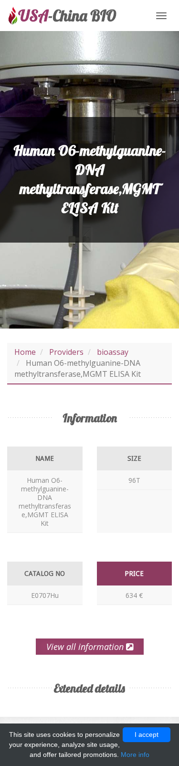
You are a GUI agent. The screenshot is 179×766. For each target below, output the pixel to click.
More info (135, 754)
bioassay (112, 352)
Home (25, 352)
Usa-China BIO (62, 15)
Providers (66, 352)
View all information (86, 646)
